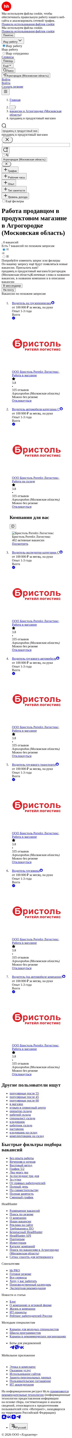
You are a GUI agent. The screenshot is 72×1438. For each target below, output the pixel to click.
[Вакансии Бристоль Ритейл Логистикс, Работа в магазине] (40, 345)
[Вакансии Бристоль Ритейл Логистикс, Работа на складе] (40, 451)
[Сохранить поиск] (6, 150)
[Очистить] (7, 140)
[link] (8, 70)
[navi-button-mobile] (6, 92)
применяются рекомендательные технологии (35, 1393)
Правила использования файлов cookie (28, 31)
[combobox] (20, 131)
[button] (6, 79)
